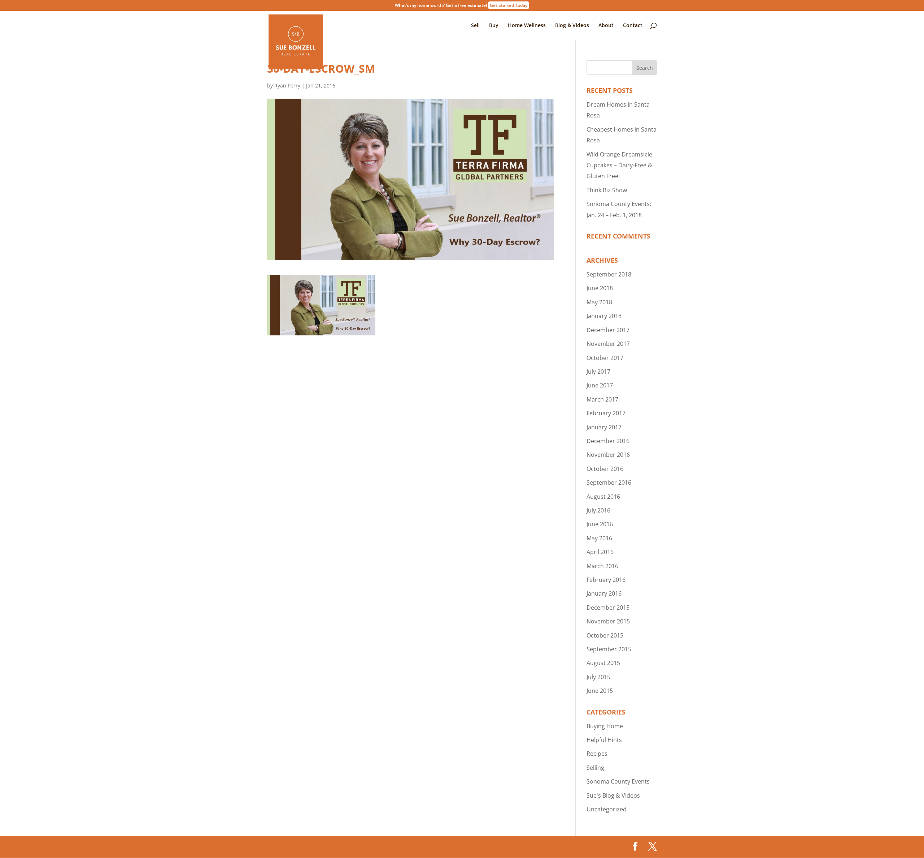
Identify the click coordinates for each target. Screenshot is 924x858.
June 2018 (600, 288)
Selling (595, 768)
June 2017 (600, 385)
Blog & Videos (572, 26)
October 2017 (605, 358)
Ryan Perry (287, 85)
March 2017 (602, 399)
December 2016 (608, 441)
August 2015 (603, 663)
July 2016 (598, 510)
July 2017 (598, 372)
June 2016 (600, 524)
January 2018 (604, 316)
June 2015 (600, 691)
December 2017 (608, 330)
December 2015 (608, 608)
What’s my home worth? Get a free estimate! (461, 5)
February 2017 (606, 413)
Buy (493, 26)
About (606, 26)
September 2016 (609, 482)
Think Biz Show (607, 190)
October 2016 (605, 469)
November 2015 (608, 621)
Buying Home (605, 726)
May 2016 (599, 538)
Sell (475, 26)
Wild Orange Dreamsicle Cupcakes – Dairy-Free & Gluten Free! (619, 165)
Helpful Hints (604, 740)
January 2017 (604, 427)
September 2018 (609, 274)
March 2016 (602, 566)
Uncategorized (607, 809)
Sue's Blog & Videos (613, 795)
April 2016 (600, 552)
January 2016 (604, 593)
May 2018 (599, 302)
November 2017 (608, 344)
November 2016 (608, 455)
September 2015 (609, 649)
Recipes (597, 754)
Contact (632, 26)
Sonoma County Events (618, 781)
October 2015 (605, 635)
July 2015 (598, 677)
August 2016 (603, 497)
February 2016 (606, 580)
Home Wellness (527, 26)
